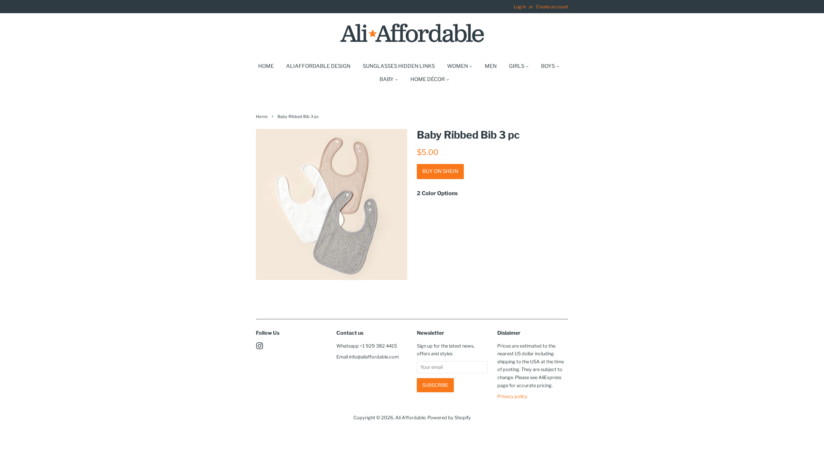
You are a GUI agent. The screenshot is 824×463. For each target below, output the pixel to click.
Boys (548, 66)
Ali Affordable (410, 418)
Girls (517, 66)
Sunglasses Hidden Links (399, 66)
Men (491, 66)
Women (458, 66)
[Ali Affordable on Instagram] (259, 347)
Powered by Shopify (449, 418)
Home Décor (428, 79)
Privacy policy (512, 396)
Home (266, 66)
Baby (387, 79)
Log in (520, 6)
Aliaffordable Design (318, 66)
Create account (552, 6)
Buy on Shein (440, 171)
